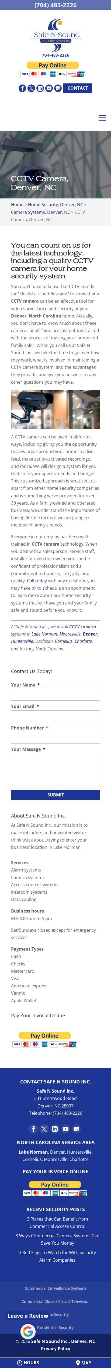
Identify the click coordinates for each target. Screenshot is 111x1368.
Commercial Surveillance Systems (55, 1288)
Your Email (25, 706)
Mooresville (70, 634)
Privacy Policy (55, 1349)
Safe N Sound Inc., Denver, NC (63, 1341)
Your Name (25, 685)
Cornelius (63, 641)
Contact (78, 88)
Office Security (55, 1314)
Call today (37, 581)
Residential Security (55, 1327)
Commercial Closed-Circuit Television (56, 1301)
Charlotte (83, 641)
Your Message (28, 749)
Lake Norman (44, 634)
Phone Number (29, 728)
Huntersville (22, 641)
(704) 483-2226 (55, 5)
